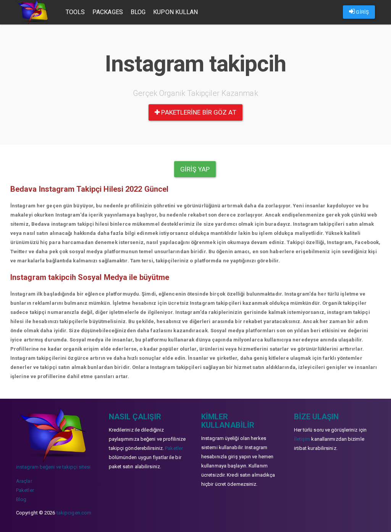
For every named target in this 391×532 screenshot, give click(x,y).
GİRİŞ (362, 12)
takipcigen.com (74, 513)
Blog (138, 12)
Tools (75, 12)
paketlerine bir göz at (198, 112)
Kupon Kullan (175, 12)
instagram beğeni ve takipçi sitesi (53, 467)
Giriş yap (195, 169)
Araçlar (24, 481)
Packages (107, 12)
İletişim (302, 439)
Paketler (25, 490)
